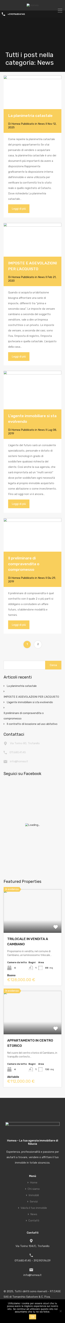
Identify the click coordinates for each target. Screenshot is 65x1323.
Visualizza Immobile (32, 924)
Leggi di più (19, 208)
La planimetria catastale (30, 115)
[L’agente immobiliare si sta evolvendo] (32, 390)
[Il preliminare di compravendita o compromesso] (32, 535)
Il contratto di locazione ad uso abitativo (32, 724)
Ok (32, 1316)
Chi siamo (34, 1189)
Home (33, 1182)
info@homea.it (19, 761)
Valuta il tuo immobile (34, 1208)
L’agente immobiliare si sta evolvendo (30, 702)
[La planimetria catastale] (32, 92)
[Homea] (32, 5)
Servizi (34, 1201)
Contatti (33, 1220)
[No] (60, 1311)
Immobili (34, 1195)
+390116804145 (16, 14)
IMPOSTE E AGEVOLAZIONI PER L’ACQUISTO (31, 696)
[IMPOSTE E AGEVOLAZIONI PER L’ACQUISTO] (32, 240)
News (41, 123)
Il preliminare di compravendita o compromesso (23, 564)
